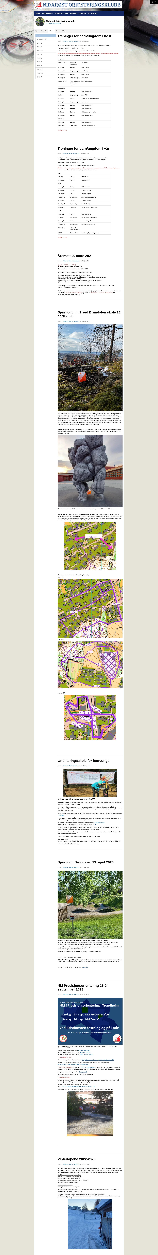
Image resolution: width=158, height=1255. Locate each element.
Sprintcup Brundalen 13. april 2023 (86, 862)
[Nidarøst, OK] (79, 5)
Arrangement (59, 13)
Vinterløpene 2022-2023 (77, 1159)
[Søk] (152, 2)
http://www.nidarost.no (53, 23)
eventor (85, 967)
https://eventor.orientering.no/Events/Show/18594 (98, 1060)
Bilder (58, 31)
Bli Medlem (73, 13)
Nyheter (38, 13)
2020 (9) (39, 58)
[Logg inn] (155, 2)
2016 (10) (40, 73)
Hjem (37, 31)
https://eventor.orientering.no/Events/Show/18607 (73, 1064)
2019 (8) (39, 62)
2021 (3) (39, 54)
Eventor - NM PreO (84, 1051)
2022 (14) (40, 50)
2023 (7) (39, 47)
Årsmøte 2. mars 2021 (75, 256)
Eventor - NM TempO (86, 1054)
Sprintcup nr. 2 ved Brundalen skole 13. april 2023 (89, 314)
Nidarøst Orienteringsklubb (71, 41)
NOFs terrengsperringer (88, 1067)
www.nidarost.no (99, 823)
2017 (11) (40, 69)
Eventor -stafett (85, 1052)
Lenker (66, 13)
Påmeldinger (82, 13)
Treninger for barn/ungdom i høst (84, 36)
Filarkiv (64, 31)
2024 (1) (39, 43)
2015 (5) (39, 77)
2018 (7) (39, 66)
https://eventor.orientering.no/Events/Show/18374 (79, 1086)
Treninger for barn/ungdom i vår (83, 148)
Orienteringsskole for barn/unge (83, 761)
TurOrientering (92, 13)
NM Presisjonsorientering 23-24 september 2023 (83, 987)
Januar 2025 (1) (41, 39)
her (95, 824)
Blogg (51, 31)
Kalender (44, 31)
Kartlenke (61, 815)
